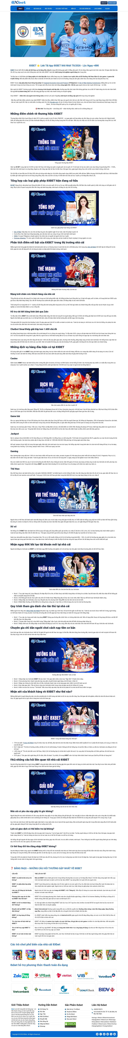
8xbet (20, 8)
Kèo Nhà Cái (37, 8)
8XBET (12, 70)
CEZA (16, 236)
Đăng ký (104, 3)
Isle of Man (17, 232)
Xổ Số (28, 8)
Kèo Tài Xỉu (48, 8)
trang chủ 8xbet (28, 743)
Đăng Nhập (112, 3)
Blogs (107, 8)
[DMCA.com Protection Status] (70, 1025)
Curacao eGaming (20, 238)
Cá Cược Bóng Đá (84, 8)
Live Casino (98, 8)
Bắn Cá (73, 8)
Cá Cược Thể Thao (61, 8)
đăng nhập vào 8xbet (33, 611)
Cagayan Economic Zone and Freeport (56, 83)
